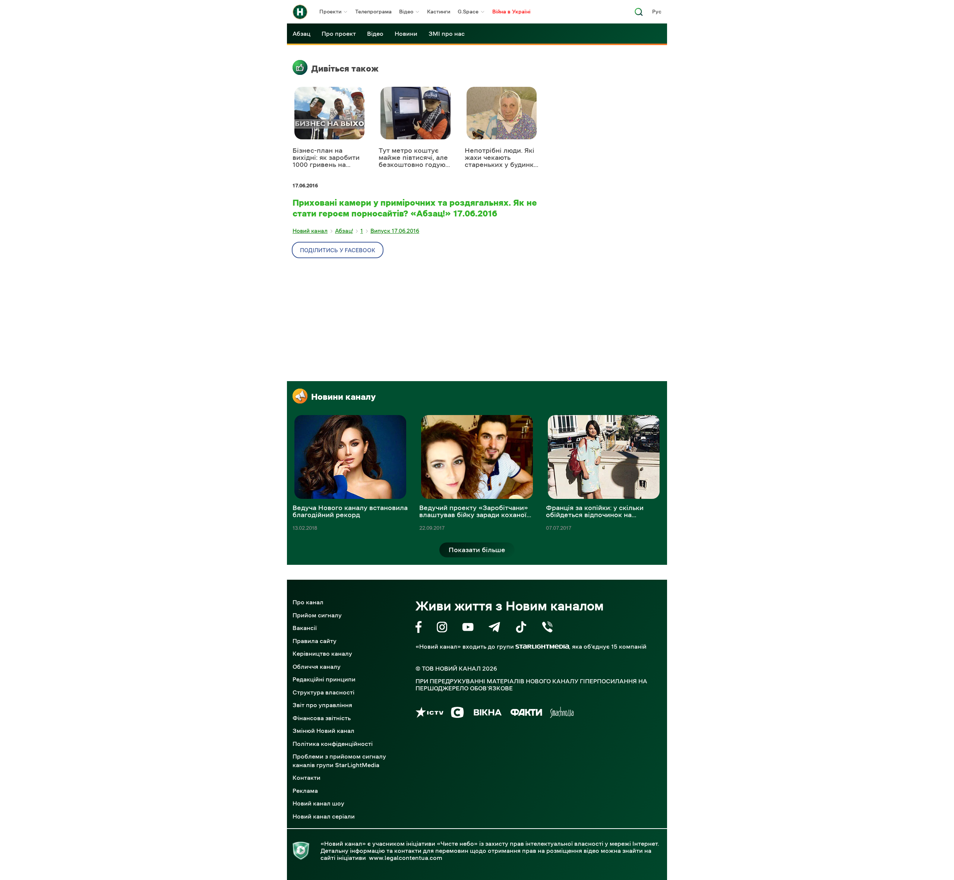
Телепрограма (373, 11)
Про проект (339, 34)
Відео (406, 11)
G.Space (468, 11)
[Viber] (547, 628)
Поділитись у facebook (337, 250)
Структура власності (323, 692)
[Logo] (300, 11)
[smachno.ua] (562, 714)
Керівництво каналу (322, 653)
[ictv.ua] (429, 714)
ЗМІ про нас (447, 34)
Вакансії (305, 628)
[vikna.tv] (487, 714)
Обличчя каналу (317, 667)
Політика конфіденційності (333, 744)
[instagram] (442, 628)
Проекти (330, 11)
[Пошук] (639, 14)
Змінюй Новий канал (323, 731)
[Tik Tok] (521, 628)
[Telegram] (494, 628)
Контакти (306, 778)
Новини (406, 34)
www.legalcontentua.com (405, 858)
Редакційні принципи (324, 679)
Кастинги (438, 11)
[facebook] (419, 628)
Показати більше (477, 550)
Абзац (301, 34)
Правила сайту (315, 641)
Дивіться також (345, 68)
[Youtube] (468, 628)
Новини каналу (343, 396)
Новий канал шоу (318, 803)
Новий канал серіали (324, 816)
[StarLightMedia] (542, 647)
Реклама (305, 791)
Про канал (308, 602)
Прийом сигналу (317, 615)
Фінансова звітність (322, 718)
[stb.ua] (457, 714)
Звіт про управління (322, 705)
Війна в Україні (511, 11)
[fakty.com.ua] (526, 714)
